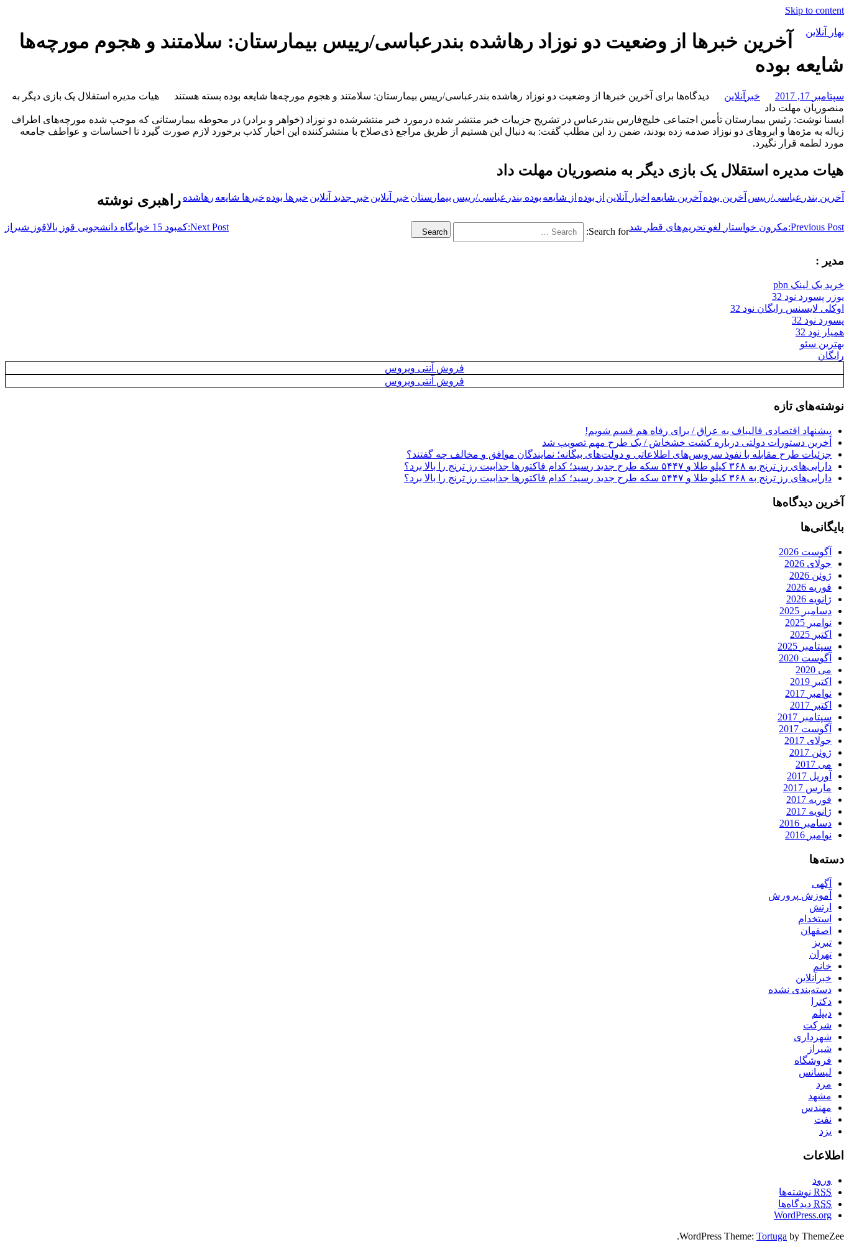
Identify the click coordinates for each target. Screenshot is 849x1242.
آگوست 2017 (805, 728)
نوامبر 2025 (808, 622)
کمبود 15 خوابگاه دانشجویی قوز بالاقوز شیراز (117, 227)
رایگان (831, 355)
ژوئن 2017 (810, 752)
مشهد (820, 1095)
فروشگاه (813, 1060)
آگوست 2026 (805, 551)
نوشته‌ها (805, 1192)
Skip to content (814, 10)
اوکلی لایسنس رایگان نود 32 (787, 308)
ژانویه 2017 (809, 811)
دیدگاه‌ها (805, 1204)
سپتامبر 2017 (805, 717)
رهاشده (198, 197)
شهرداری (813, 1036)
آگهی (822, 883)
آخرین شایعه (676, 197)
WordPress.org (803, 1215)
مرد (824, 1084)
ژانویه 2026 (809, 599)
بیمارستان (430, 197)
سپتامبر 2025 (805, 646)
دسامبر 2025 (805, 610)
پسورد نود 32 (818, 320)
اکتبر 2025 (811, 634)
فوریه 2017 (809, 799)
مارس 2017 (807, 787)
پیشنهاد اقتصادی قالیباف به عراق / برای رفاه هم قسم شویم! (708, 430)
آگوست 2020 (805, 658)
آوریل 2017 (809, 776)
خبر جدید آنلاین (339, 197)
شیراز (819, 1048)
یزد (825, 1131)
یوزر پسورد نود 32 (808, 296)
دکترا (821, 1001)
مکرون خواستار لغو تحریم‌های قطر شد (736, 227)
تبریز (822, 942)
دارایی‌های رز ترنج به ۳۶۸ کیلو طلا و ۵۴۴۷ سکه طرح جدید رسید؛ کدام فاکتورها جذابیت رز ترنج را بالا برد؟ (618, 466)
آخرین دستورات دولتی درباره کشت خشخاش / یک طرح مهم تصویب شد (687, 442)
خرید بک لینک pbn (808, 284)
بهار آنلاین (824, 32)
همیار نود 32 (820, 332)
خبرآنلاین (742, 96)
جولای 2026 (808, 563)
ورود (822, 1180)
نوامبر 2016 (808, 835)
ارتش (820, 907)
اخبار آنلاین (627, 197)
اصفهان (816, 930)
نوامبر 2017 (808, 693)
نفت (823, 1119)
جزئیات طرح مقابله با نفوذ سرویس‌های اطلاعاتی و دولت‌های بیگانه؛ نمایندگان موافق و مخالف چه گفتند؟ (619, 454)
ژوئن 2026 (810, 575)
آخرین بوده (724, 197)
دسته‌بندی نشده (800, 989)
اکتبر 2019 (811, 681)
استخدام (815, 918)
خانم (822, 966)
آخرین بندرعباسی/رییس (796, 197)
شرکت (817, 1025)
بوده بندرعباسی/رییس (496, 197)
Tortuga (771, 1236)
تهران (820, 954)
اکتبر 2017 (811, 705)
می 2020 (814, 669)
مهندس (816, 1107)
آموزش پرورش (800, 895)
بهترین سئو (822, 343)
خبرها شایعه (240, 197)
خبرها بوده (287, 197)
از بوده (591, 197)
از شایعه (560, 197)
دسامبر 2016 (805, 823)
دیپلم (822, 1013)
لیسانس (815, 1072)
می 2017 (814, 764)
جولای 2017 (808, 740)
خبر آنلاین (389, 197)
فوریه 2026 (809, 587)
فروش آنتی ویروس (424, 368)
